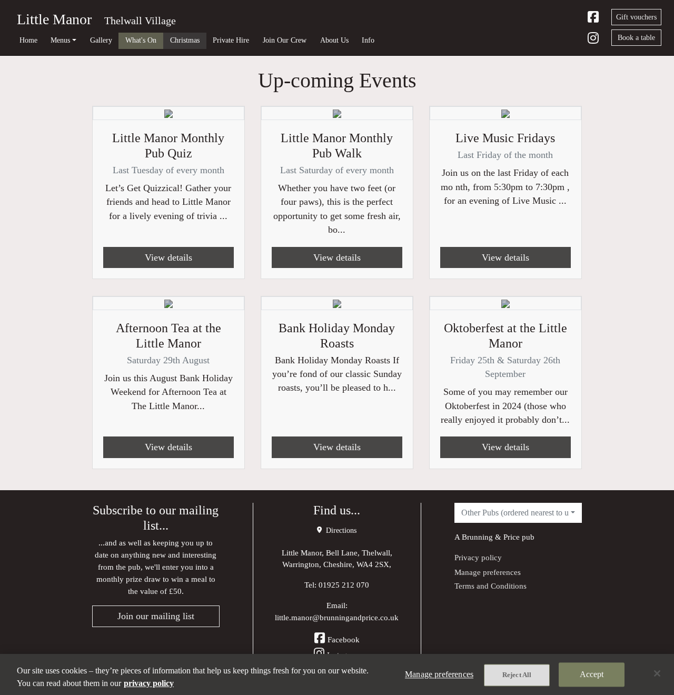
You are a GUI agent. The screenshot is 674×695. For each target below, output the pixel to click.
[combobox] (518, 513)
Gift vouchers (636, 17)
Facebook (344, 639)
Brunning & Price (491, 536)
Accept (592, 674)
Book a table (636, 38)
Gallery (101, 40)
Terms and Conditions (490, 585)
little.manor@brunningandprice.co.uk (337, 617)
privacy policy (149, 683)
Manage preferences (487, 572)
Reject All (516, 675)
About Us (334, 40)
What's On (140, 40)
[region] (337, 674)
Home (28, 40)
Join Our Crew (284, 40)
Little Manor (54, 19)
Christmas (185, 40)
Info (368, 40)
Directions (340, 530)
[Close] (657, 673)
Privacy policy (478, 557)
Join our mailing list (155, 616)
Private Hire (231, 40)
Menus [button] (60, 40)
